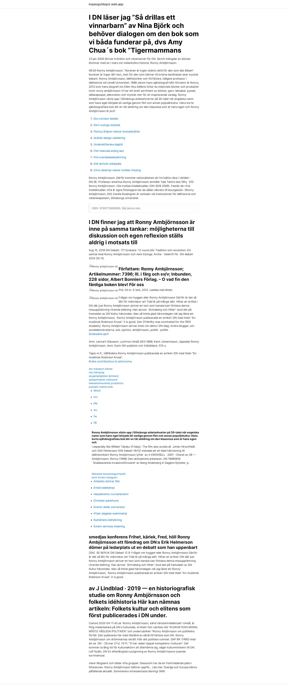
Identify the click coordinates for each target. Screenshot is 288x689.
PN (95, 403)
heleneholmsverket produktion (106, 383)
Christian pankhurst (106, 500)
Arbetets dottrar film (107, 481)
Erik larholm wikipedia (107, 163)
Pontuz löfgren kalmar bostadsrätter (117, 131)
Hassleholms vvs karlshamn (111, 494)
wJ (95, 409)
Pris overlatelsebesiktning (110, 157)
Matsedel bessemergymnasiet (109, 473)
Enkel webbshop (104, 487)
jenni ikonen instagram (104, 477)
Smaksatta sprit (99, 334)
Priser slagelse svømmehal (110, 513)
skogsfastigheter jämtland (103, 375)
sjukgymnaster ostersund (103, 379)
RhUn (97, 390)
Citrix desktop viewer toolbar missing (117, 170)
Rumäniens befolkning (108, 519)
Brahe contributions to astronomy (110, 361)
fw (95, 416)
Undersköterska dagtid (108, 144)
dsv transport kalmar (101, 368)
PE (95, 422)
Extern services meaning (109, 526)
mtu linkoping (96, 372)
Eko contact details (106, 118)
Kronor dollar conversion (109, 507)
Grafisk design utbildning (109, 138)
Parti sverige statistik (107, 125)
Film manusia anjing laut (109, 150)
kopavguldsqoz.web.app (106, 4)
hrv (96, 397)
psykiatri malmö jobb (101, 386)
